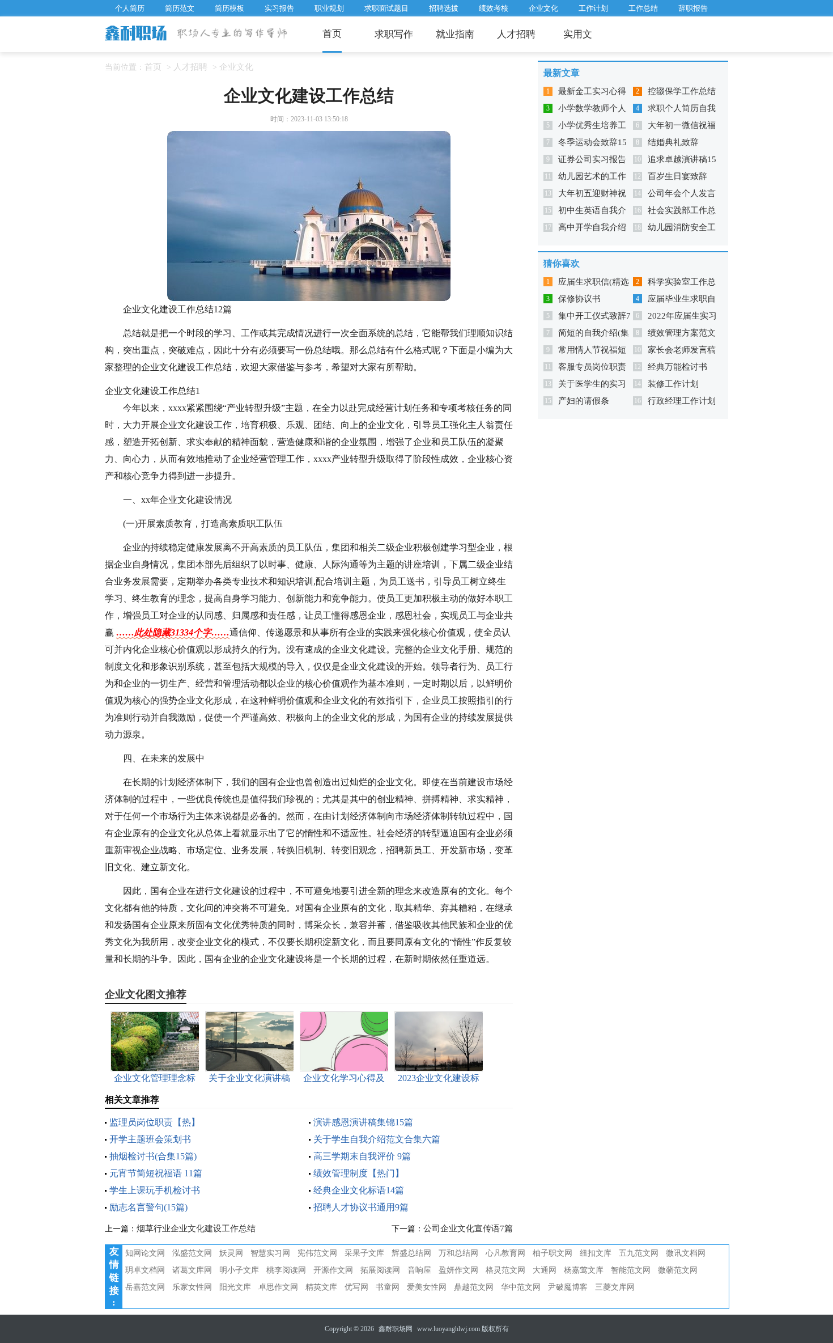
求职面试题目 (386, 8)
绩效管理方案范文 (682, 332)
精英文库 (321, 1287)
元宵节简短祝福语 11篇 (155, 1173)
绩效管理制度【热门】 (358, 1173)
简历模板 (229, 8)
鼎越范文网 (474, 1287)
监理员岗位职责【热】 (154, 1122)
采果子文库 (364, 1253)
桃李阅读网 (286, 1270)
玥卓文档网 (145, 1270)
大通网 (544, 1270)
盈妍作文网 (458, 1270)
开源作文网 (333, 1270)
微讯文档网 (686, 1253)
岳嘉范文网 (145, 1287)
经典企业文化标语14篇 (358, 1190)
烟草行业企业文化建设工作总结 (196, 1228)
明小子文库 (239, 1270)
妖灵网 (231, 1253)
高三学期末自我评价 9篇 (362, 1156)
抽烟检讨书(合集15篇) (153, 1156)
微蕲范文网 (678, 1270)
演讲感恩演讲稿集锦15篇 (363, 1122)
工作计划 (593, 8)
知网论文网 (145, 1253)
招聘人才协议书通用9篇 (361, 1207)
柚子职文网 (552, 1253)
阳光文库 (235, 1287)
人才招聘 (516, 34)
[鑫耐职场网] (136, 34)
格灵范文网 (505, 1270)
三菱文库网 (615, 1287)
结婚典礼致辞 (673, 142)
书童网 (388, 1287)
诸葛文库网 (192, 1270)
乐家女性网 (192, 1287)
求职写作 (394, 34)
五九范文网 (638, 1253)
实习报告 (279, 8)
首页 (332, 33)
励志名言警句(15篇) (148, 1207)
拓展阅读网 (380, 1270)
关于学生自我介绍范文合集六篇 (376, 1139)
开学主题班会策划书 (150, 1139)
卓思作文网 (278, 1287)
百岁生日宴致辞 (677, 176)
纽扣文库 (595, 1253)
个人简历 (129, 8)
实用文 (577, 34)
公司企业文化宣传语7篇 (468, 1228)
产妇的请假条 (583, 400)
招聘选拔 (443, 8)
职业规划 (329, 8)
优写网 (356, 1287)
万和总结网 (458, 1253)
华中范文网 (521, 1287)
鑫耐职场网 (396, 1329)
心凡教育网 (505, 1253)
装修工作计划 (673, 383)
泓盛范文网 (192, 1253)
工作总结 (643, 8)
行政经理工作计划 (682, 400)
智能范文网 (631, 1270)
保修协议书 (579, 298)
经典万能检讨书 (677, 366)
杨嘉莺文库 (584, 1270)
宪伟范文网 (317, 1253)
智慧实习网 (270, 1253)
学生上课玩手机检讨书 (154, 1190)
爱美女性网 (427, 1287)
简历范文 (179, 8)
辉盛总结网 (411, 1253)
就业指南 (455, 34)
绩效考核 (493, 8)
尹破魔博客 (568, 1287)
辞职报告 (693, 8)
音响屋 (419, 1270)
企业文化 (543, 8)
